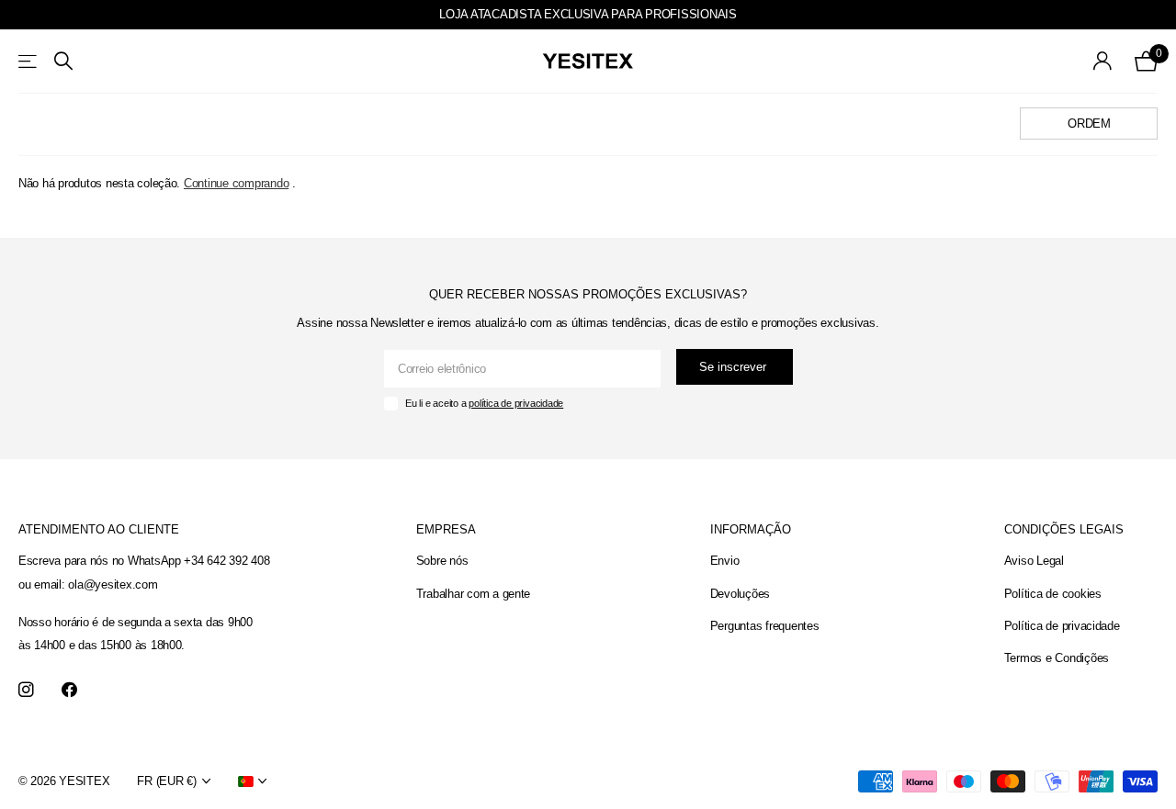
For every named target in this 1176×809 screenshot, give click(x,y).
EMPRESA (446, 529)
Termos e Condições (1056, 658)
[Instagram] (26, 690)
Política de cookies (1053, 594)
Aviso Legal (1034, 560)
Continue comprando (236, 183)
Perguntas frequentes (765, 626)
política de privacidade (516, 403)
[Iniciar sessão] (1103, 61)
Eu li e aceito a (484, 403)
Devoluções (740, 594)
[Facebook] (69, 690)
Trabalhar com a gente (473, 594)
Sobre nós (442, 560)
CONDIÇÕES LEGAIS (1064, 529)
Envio (725, 560)
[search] (63, 61)
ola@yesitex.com (112, 584)
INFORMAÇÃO (750, 529)
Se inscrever (734, 367)
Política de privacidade (1062, 626)
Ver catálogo (29, 61)
